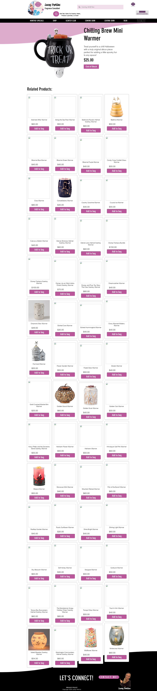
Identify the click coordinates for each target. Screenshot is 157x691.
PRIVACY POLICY (71, 687)
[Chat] (56, 13)
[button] (39, 128)
